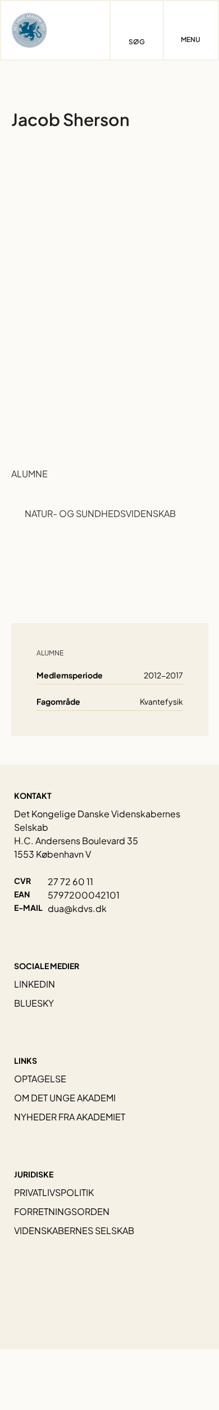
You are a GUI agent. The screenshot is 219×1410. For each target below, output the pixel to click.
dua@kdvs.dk (77, 908)
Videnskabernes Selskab (74, 1230)
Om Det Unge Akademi (65, 1098)
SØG (137, 42)
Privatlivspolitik (54, 1192)
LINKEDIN (34, 984)
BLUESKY (34, 1003)
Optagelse (40, 1079)
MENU (190, 39)
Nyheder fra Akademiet (69, 1117)
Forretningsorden (62, 1211)
